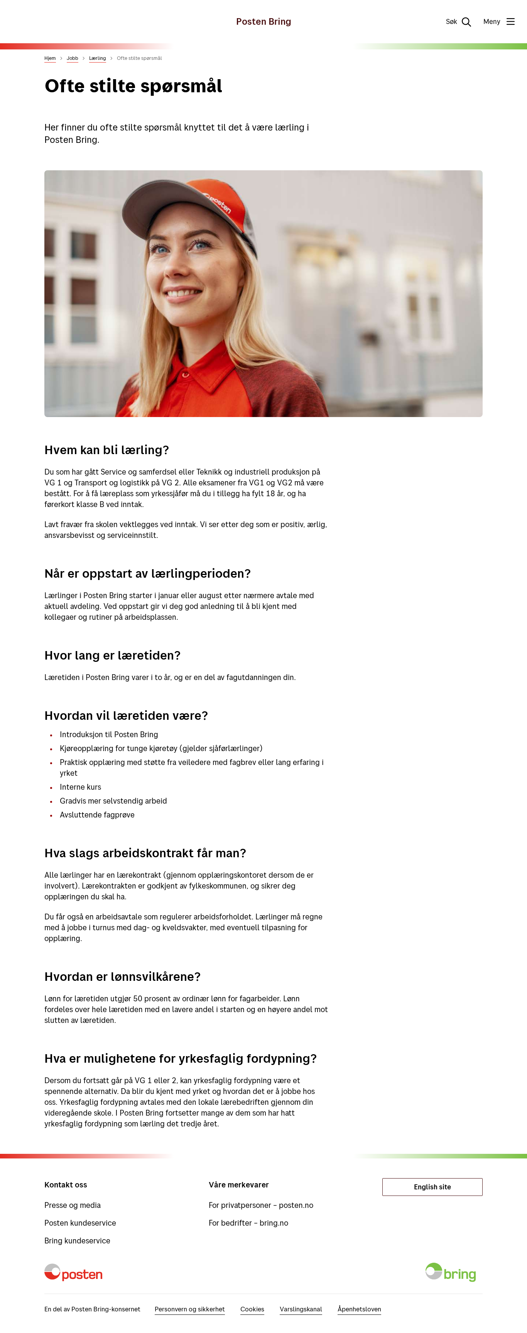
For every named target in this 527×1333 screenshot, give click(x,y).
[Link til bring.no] (452, 1277)
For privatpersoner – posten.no (261, 1205)
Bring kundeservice (77, 1240)
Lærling (97, 58)
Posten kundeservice (80, 1223)
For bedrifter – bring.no (248, 1223)
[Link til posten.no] (74, 1277)
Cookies (252, 1309)
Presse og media (72, 1205)
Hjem (50, 58)
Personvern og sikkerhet (190, 1309)
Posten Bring (263, 21)
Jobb (72, 58)
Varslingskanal (301, 1309)
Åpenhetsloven (359, 1309)
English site (432, 1186)
